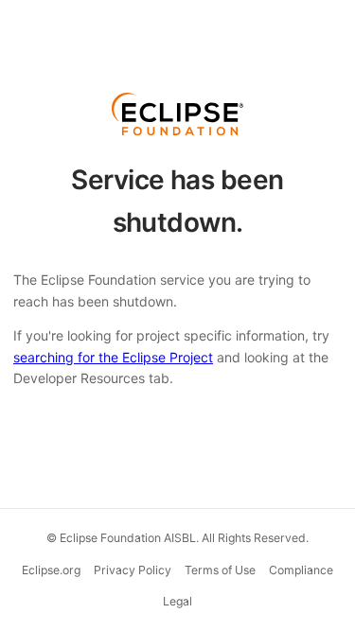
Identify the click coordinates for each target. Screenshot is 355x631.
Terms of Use (220, 570)
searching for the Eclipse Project (113, 357)
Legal (177, 601)
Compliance (301, 570)
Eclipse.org (51, 570)
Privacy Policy (132, 570)
